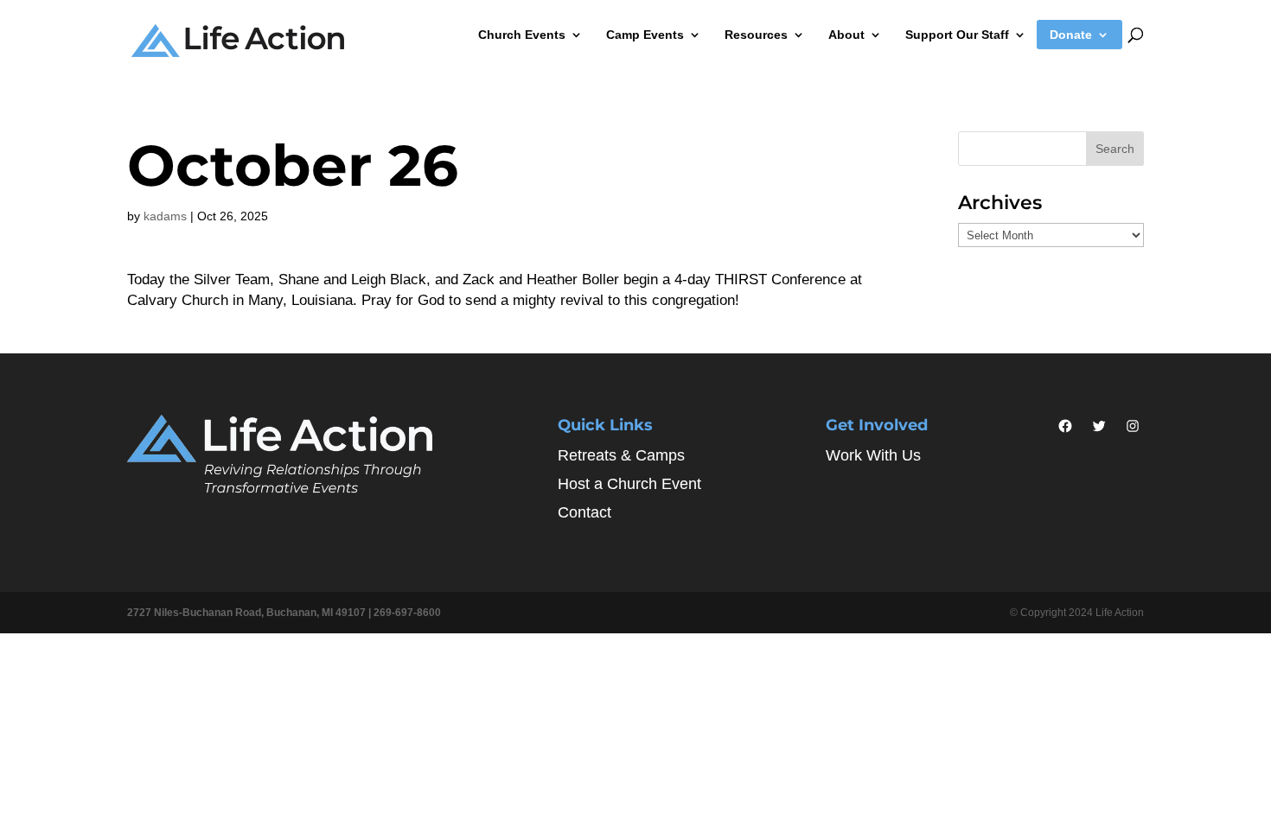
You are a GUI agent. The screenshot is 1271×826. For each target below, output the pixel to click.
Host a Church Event (629, 483)
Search (1114, 149)
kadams (165, 216)
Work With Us (873, 455)
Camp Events (645, 35)
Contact (584, 512)
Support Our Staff (957, 35)
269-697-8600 (407, 613)
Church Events (521, 35)
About (846, 35)
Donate (1071, 35)
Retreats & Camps (621, 455)
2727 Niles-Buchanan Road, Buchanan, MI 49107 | (250, 613)
